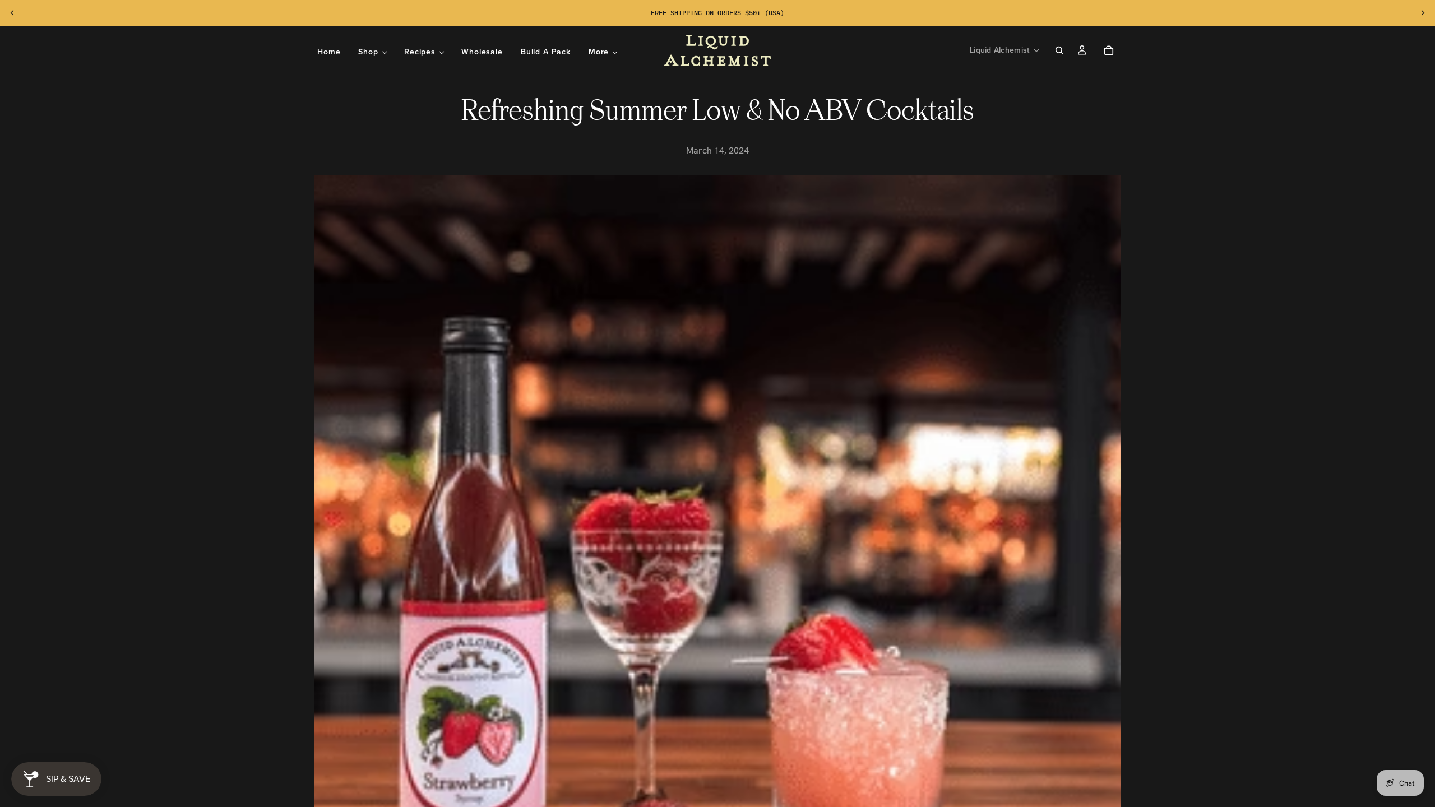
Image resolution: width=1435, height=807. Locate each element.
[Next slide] (1422, 13)
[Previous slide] (12, 13)
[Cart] (1108, 50)
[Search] (1059, 50)
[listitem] (603, 51)
